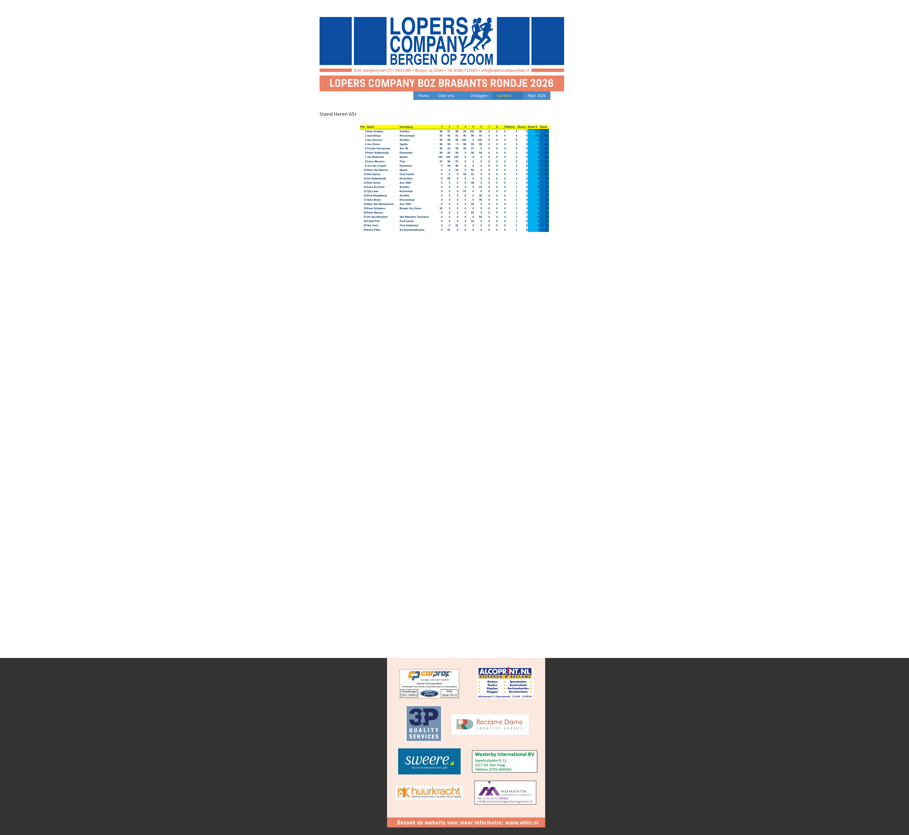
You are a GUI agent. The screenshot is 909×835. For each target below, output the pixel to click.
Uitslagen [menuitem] (478, 95)
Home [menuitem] (423, 95)
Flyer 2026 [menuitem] (537, 95)
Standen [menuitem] (504, 95)
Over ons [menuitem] (446, 95)
